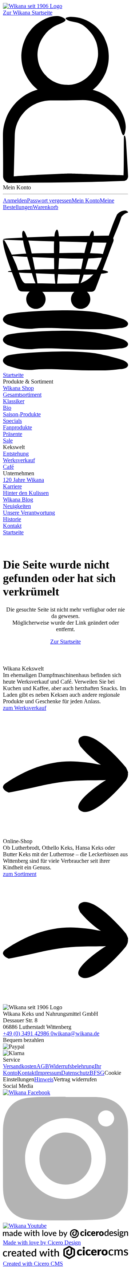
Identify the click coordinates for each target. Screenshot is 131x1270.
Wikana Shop (18, 388)
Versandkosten (19, 1066)
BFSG (97, 1073)
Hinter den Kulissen (26, 493)
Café (8, 467)
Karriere (12, 486)
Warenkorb (45, 207)
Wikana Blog (18, 499)
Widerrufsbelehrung (72, 1066)
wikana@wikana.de (76, 1033)
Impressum (48, 1073)
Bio (7, 408)
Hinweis (43, 1079)
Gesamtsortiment (22, 395)
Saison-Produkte (22, 414)
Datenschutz (75, 1073)
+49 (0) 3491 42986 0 (28, 1033)
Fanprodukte (17, 427)
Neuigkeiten (17, 506)
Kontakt (12, 526)
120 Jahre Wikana (23, 480)
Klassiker (13, 401)
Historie (12, 519)
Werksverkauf (19, 460)
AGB (42, 1066)
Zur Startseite (65, 641)
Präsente (12, 434)
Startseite (13, 375)
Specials (12, 421)
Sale (8, 440)
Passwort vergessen (49, 200)
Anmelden (15, 200)
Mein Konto (86, 200)
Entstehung (16, 454)
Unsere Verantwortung (29, 513)
